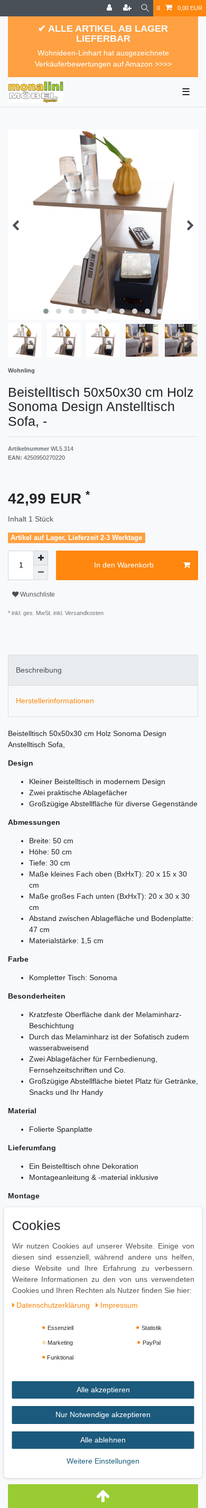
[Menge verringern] (40, 572)
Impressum (119, 1305)
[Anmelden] (110, 8)
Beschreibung (39, 670)
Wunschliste (36, 594)
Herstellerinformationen (55, 700)
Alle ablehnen (103, 1440)
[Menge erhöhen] (40, 558)
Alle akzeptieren (103, 1389)
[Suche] (145, 8)
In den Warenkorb (124, 565)
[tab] (103, 670)
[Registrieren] (128, 8)
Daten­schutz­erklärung (54, 1305)
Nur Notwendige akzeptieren (103, 1414)
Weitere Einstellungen (103, 1461)
